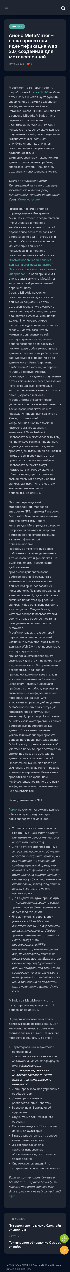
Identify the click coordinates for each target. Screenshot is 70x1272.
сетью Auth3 (40, 92)
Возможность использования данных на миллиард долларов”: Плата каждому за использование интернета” (32, 1075)
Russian (17, 26)
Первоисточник (28, 199)
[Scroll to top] (64, 1261)
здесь (22, 1191)
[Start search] (63, 8)
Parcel (13, 809)
